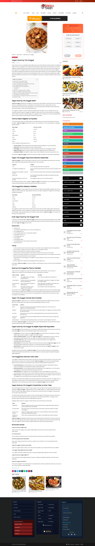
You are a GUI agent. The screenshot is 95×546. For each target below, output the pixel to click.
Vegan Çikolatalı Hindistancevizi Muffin (72, 265)
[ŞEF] (12, 63)
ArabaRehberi (17, 527)
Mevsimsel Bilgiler (66, 529)
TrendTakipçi (17, 530)
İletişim (82, 544)
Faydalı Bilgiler (61, 13)
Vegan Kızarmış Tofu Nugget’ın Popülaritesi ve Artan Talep (25, 95)
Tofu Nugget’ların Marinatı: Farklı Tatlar (20, 94)
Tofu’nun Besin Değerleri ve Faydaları (20, 82)
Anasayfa (14, 54)
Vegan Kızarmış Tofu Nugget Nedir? (20, 81)
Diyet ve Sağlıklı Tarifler (68, 133)
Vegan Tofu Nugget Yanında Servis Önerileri (22, 91)
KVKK (15, 513)
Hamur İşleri (66, 143)
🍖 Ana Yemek (68, 38)
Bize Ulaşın (16, 507)
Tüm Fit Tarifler (66, 508)
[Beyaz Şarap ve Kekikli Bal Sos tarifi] (73, 103)
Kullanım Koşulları (17, 517)
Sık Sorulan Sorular (16, 97)
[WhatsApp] (75, 534)
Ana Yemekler (26, 13)
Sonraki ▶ (78, 55)
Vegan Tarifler (19, 54)
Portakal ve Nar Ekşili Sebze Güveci (52, 488)
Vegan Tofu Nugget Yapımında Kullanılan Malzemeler (23, 83)
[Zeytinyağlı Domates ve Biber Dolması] (19, 483)
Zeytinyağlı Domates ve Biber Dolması (19, 491)
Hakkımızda (77, 544)
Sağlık (65, 156)
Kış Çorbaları (65, 526)
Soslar (37, 13)
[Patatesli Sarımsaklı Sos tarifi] (73, 86)
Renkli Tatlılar (65, 519)
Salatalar (54, 13)
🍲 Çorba (77, 38)
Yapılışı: (16, 88)
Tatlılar (33, 13)
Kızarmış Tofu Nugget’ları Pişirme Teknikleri (21, 90)
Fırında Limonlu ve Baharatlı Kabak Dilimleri (73, 272)
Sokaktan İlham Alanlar (67, 512)
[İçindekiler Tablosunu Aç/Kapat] (36, 79)
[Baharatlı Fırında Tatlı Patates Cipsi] (36, 483)
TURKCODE (17, 533)
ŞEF (14, 62)
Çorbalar (49, 13)
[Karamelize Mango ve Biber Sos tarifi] (73, 70)
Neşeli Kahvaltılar (66, 517)
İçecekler (74, 13)
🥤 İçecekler (77, 46)
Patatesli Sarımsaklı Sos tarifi (70, 93)
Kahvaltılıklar (43, 13)
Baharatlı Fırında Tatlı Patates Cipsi (35, 491)
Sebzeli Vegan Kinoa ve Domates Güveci (72, 293)
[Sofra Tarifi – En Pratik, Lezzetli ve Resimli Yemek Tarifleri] (47, 6)
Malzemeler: (17, 87)
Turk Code (14, 544)
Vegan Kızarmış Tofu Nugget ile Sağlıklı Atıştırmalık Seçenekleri (25, 93)
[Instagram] (72, 534)
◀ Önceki (67, 55)
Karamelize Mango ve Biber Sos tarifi (72, 77)
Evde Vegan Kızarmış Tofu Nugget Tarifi (21, 86)
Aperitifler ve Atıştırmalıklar (69, 127)
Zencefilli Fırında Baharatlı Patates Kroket (73, 251)
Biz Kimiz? (15, 504)
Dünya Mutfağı (66, 137)
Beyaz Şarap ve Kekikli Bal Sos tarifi (71, 110)
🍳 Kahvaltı (77, 42)
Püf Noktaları (68, 13)
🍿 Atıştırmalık (68, 46)
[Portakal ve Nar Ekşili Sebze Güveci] (53, 482)
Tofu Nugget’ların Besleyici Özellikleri (20, 85)
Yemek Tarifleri (67, 173)
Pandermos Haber (18, 524)
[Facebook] (69, 534)
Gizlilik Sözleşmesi (17, 510)
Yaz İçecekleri (65, 524)
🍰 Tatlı (68, 42)
